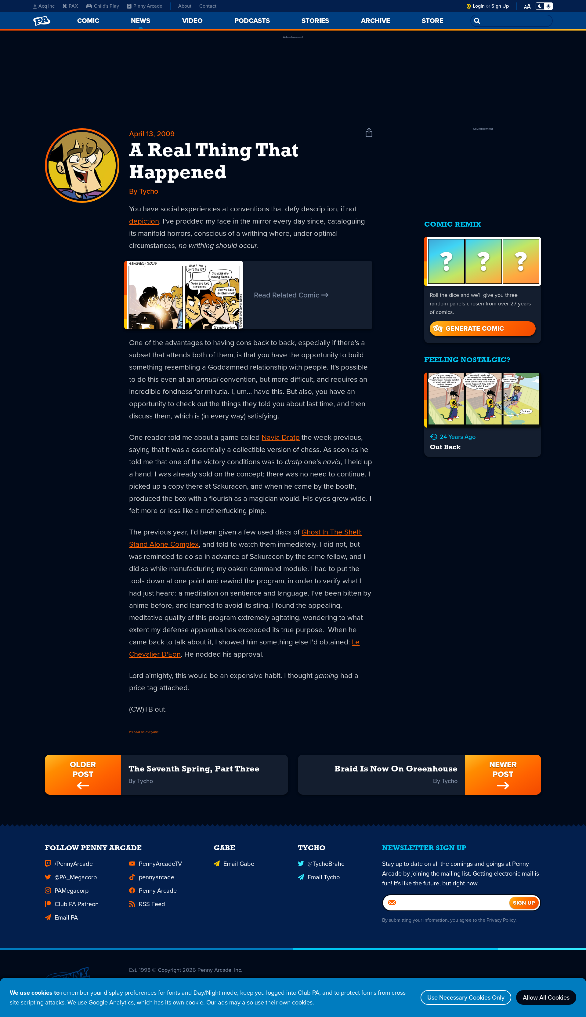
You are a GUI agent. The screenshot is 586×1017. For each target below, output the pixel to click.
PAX (73, 5)
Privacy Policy (501, 920)
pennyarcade (156, 877)
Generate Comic (475, 328)
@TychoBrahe (326, 863)
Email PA (66, 917)
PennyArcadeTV (160, 863)
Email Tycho (324, 877)
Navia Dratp (281, 437)
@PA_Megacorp (76, 877)
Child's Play (106, 5)
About (184, 5)
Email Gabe (238, 863)
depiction (144, 221)
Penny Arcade (158, 890)
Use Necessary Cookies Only (466, 997)
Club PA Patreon (77, 904)
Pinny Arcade (147, 5)
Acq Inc (46, 5)
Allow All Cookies (546, 997)
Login (479, 5)
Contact (207, 5)
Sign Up (500, 5)
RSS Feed (152, 904)
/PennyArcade (74, 863)
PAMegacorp (72, 890)
